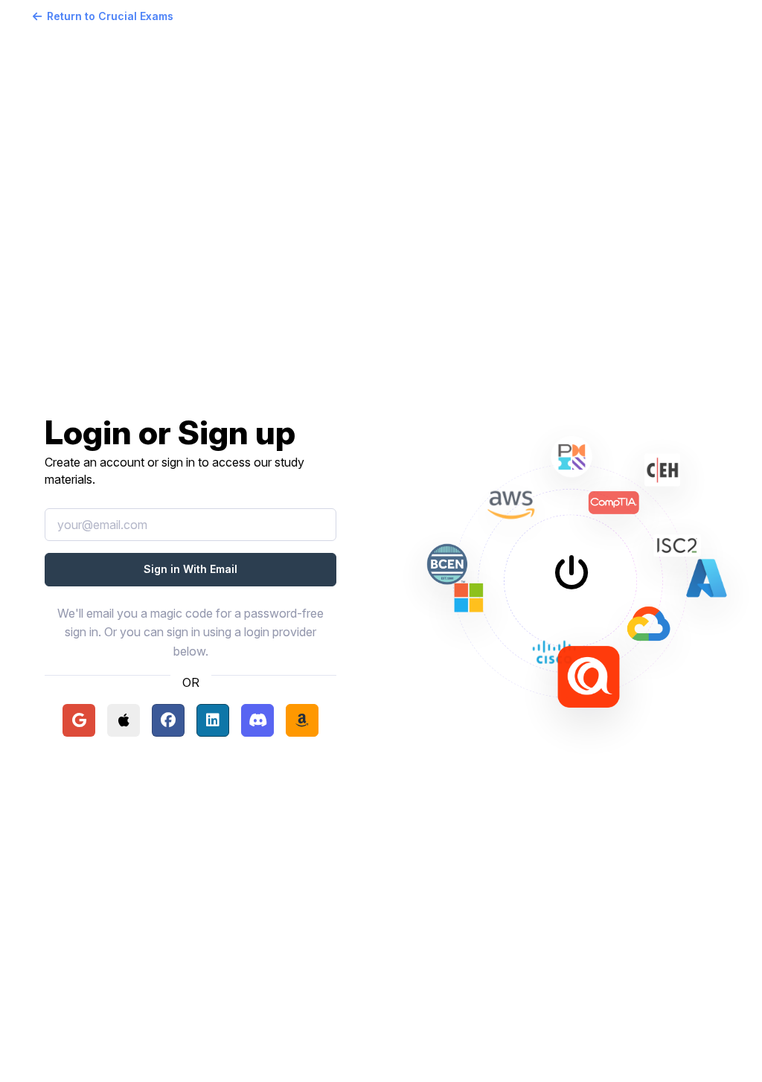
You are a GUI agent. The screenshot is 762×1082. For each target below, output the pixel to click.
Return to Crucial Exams (110, 16)
